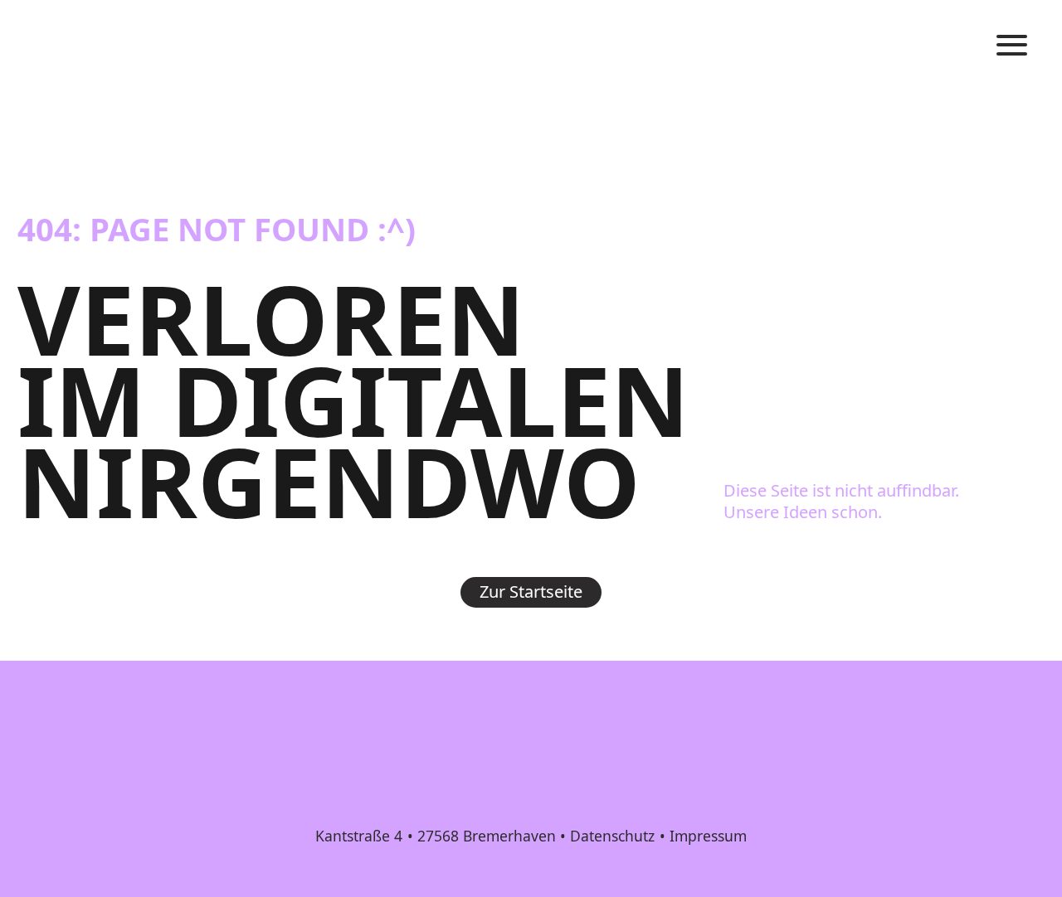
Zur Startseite (531, 591)
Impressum (708, 836)
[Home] (59, 46)
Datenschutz (612, 836)
